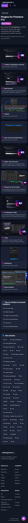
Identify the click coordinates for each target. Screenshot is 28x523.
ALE (6, 350)
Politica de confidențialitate (5, 503)
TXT (6, 430)
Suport (17, 472)
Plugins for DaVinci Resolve (11, 315)
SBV (22, 419)
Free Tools (7, 387)
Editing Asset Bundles (10, 376)
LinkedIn (17, 505)
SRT (16, 423)
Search (3, 486)
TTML (20, 427)
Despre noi (18, 475)
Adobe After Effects (17, 339)
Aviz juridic (4, 510)
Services (17, 480)
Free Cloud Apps (9, 308)
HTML (6, 390)
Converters (4, 472)
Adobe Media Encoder (10, 343)
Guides (3, 483)
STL (23, 423)
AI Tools (22, 347)
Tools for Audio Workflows (11, 319)
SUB (6, 427)
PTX (6, 419)
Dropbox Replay (9, 372)
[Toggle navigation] (14, 5)
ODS (6, 405)
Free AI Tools (8, 383)
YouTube (17, 494)
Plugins (3, 477)
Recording (14, 419)
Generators (17, 387)
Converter (7, 365)
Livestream (8, 398)
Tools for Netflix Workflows (11, 326)
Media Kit (17, 483)
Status (2, 497)
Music (20, 401)
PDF (6, 408)
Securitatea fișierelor (6, 499)
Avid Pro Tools (8, 358)
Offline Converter (9, 312)
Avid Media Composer (18, 354)
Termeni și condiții (6, 507)
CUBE (22, 365)
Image (14, 390)
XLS (18, 438)
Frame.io (18, 379)
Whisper (14, 434)
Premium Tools (8, 412)
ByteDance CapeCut (10, 361)
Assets (6, 354)
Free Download (19, 383)
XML (13, 441)
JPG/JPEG (7, 394)
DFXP (19, 368)
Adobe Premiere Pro (10, 347)
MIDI (6, 401)
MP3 (13, 401)
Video (13, 430)
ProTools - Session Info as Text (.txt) (14, 416)
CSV (16, 365)
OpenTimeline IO (16, 405)
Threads (17, 502)
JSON (16, 394)
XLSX (6, 441)
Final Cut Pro (8, 379)
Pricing (17, 469)
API (12, 350)
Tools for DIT (8, 323)
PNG (13, 408)
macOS (17, 398)
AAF (6, 339)
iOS (21, 390)
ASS (19, 350)
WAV (6, 434)
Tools (13, 427)
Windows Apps (8, 438)
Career (17, 477)
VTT (20, 430)
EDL (21, 376)
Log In (5, 5)
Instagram (17, 497)
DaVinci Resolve (9, 368)
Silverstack (8, 423)
